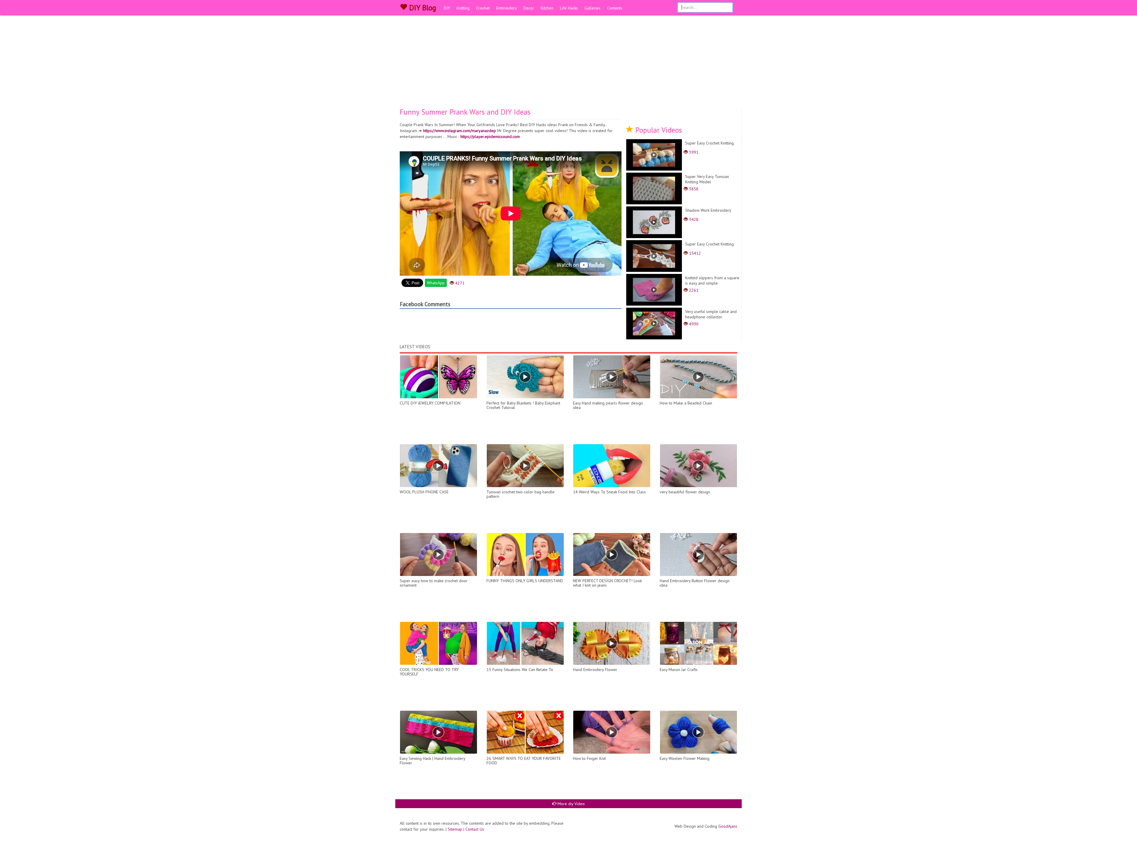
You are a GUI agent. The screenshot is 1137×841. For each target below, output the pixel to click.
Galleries (592, 8)
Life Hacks (569, 8)
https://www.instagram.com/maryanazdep (459, 130)
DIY (447, 8)
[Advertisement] (568, 63)
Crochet (483, 8)
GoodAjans (727, 826)
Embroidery (506, 8)
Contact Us (474, 829)
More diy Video (570, 803)
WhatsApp (436, 282)
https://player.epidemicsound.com (490, 136)
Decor (528, 8)
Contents (614, 8)
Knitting (463, 8)
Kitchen (547, 8)
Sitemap (455, 829)
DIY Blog (421, 7)
